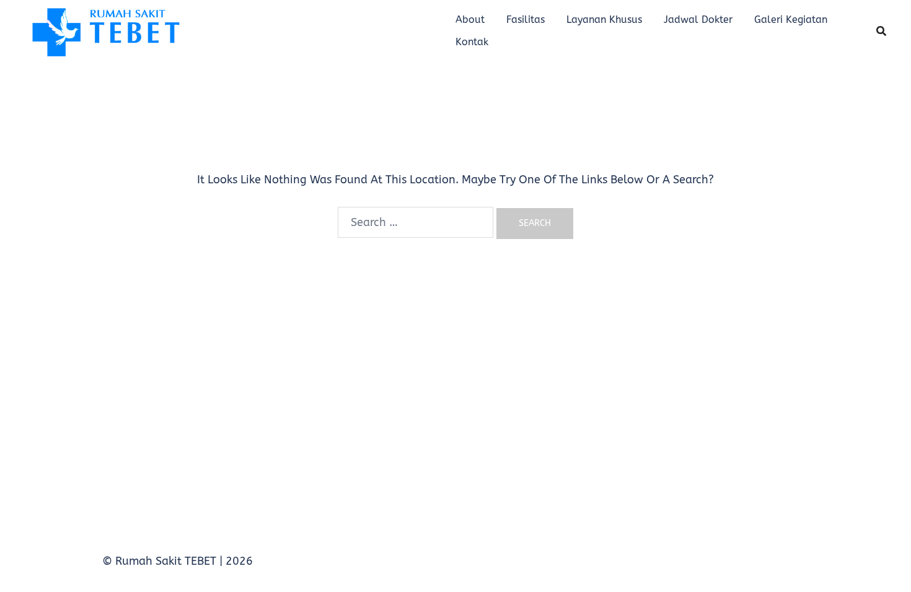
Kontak (471, 42)
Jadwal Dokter (698, 19)
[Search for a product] (881, 31)
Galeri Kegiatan (790, 19)
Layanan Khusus (604, 19)
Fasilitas (525, 19)
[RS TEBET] (105, 30)
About (470, 19)
